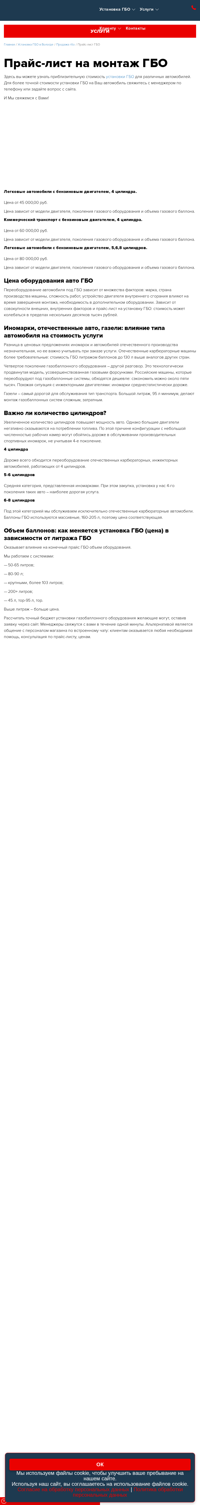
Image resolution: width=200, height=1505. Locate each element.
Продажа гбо (65, 45)
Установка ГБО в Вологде (35, 45)
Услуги (146, 9)
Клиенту (107, 28)
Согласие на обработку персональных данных (73, 1489)
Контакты (135, 28)
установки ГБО (120, 76)
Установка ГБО (114, 9)
